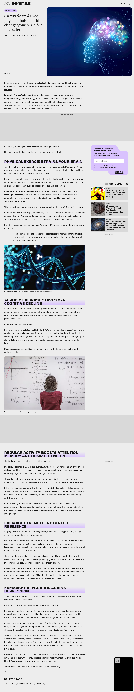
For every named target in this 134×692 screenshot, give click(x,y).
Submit (118, 172)
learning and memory (14, 194)
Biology (38, 683)
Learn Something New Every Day (104, 149)
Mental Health (23, 683)
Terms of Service (101, 167)
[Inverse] (21, 3)
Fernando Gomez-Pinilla (15, 95)
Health (8, 683)
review (70, 167)
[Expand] (116, 659)
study (28, 330)
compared (69, 467)
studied (72, 540)
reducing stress (39, 531)
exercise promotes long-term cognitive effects (59, 234)
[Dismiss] (130, 659)
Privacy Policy (112, 167)
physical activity (42, 83)
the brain (8, 89)
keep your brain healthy (28, 146)
